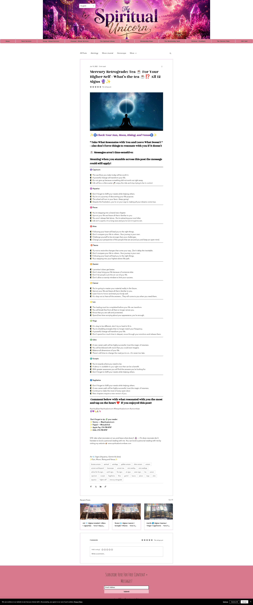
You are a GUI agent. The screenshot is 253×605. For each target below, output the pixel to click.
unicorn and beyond (97, 468)
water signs (137, 472)
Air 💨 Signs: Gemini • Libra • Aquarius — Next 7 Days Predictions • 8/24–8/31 (94, 524)
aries (154, 476)
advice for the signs (97, 472)
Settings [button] (225, 602)
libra (119, 476)
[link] (168, 5)
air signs (128, 472)
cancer (152, 472)
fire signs (119, 472)
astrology (115, 464)
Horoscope (121, 53)
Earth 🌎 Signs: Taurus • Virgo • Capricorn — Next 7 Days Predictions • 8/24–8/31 (158, 524)
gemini (126, 476)
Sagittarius (111, 476)
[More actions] (162, 66)
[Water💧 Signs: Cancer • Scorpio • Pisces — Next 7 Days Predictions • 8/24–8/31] (126, 512)
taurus (134, 476)
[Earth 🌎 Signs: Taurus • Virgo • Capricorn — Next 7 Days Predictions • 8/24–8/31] (158, 512)
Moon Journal (107, 53)
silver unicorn (138, 464)
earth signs (110, 472)
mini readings (143, 468)
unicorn (147, 464)
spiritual (106, 464)
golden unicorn (126, 464)
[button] (170, 53)
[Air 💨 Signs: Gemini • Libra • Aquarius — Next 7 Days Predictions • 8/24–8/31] (94, 512)
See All (171, 500)
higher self (103, 480)
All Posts (83, 53)
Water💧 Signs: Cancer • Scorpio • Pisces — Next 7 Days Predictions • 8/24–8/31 (126, 524)
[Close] (250, 601)
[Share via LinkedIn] (100, 486)
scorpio (102, 476)
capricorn (94, 476)
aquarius (93, 480)
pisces (141, 476)
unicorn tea (120, 468)
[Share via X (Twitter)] (96, 486)
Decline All (234, 602)
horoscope (110, 468)
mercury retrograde (116, 480)
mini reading (131, 468)
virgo (147, 476)
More (132, 53)
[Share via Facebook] (91, 486)
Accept (244, 602)
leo (145, 472)
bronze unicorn (96, 464)
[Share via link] (105, 486)
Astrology (94, 53)
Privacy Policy (78, 602)
